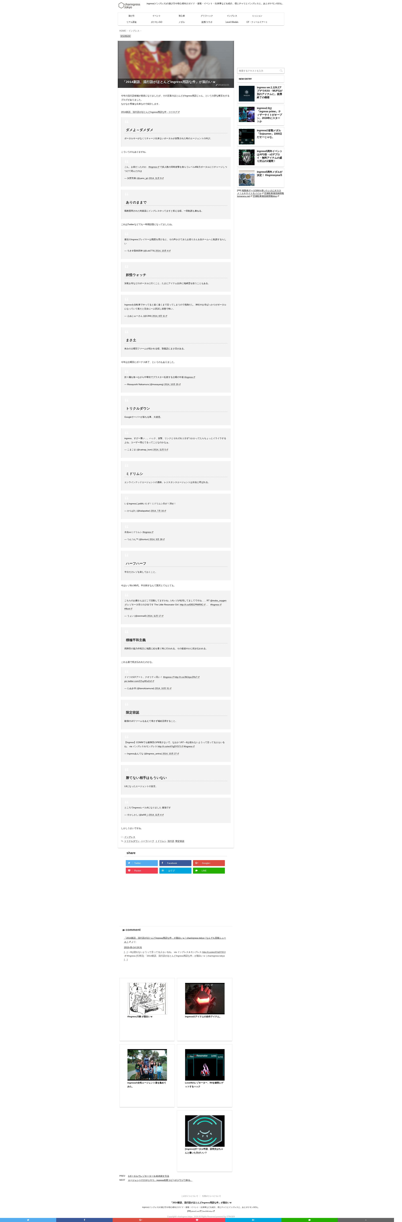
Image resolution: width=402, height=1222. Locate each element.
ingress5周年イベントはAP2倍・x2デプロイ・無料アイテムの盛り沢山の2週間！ (269, 156)
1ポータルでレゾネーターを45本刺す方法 (148, 1176)
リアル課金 (131, 22)
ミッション (257, 16)
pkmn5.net (195, 1211)
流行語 (171, 841)
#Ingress (214, 604)
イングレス (232, 16)
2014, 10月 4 (161, 250)
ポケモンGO (156, 22)
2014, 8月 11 (158, 316)
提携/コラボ (206, 22)
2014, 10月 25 (171, 384)
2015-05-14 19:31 (133, 947)
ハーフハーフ (147, 841)
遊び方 (131, 16)
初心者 (182, 16)
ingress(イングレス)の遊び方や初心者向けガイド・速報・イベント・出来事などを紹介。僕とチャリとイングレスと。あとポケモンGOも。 (201, 1207)
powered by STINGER (225, 1217)
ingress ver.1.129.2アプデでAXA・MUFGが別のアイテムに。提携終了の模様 (269, 92)
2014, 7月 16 (157, 511)
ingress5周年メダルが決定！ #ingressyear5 (269, 173)
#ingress (153, 167)
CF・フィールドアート (257, 22)
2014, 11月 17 (154, 616)
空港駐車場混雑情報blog (265, 196)
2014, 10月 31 (162, 688)
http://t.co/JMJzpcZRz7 (185, 677)
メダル (182, 22)
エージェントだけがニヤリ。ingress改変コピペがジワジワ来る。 (160, 1180)
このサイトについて (189, 1196)
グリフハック (207, 16)
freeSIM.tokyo (208, 1211)
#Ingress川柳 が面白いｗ (140, 1016)
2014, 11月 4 (155, 815)
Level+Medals (232, 22)
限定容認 (179, 841)
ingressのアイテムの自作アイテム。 (203, 1016)
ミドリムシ (160, 841)
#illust (127, 608)
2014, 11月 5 (159, 449)
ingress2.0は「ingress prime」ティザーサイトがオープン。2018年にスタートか (269, 115)
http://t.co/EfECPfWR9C (191, 604)
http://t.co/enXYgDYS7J (169, 746)
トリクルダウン (132, 841)
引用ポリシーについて (211, 1196)
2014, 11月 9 (155, 178)
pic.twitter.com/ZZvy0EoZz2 (138, 681)
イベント (156, 16)
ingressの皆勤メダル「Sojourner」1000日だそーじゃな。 (269, 133)
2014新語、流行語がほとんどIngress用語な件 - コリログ (149, 112)
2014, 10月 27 (170, 753)
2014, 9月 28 (155, 539)
